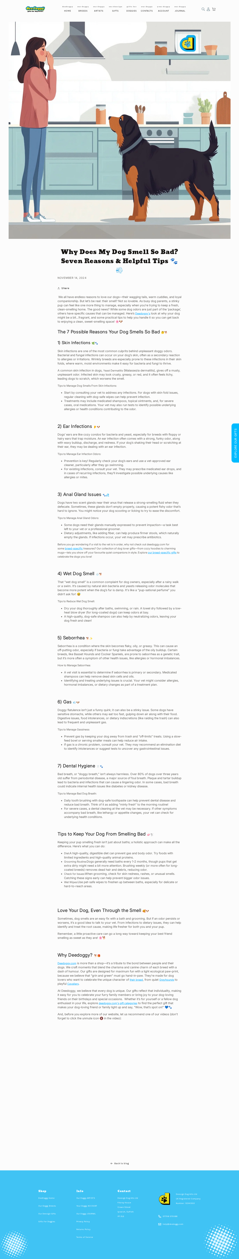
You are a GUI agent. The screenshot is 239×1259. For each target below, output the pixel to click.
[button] (203, 9)
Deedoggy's (142, 313)
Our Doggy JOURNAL (86, 1214)
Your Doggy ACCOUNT (86, 1206)
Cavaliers (73, 983)
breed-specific (74, 548)
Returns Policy (83, 1229)
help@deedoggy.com (173, 1224)
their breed (136, 979)
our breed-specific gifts (162, 552)
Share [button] (65, 288)
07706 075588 (170, 1216)
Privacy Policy (83, 1221)
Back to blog (121, 1163)
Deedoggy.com (67, 963)
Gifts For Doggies (46, 1221)
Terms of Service (84, 1237)
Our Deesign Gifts (47, 1214)
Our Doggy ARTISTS (85, 1198)
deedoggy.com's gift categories (118, 1003)
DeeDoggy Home (46, 1198)
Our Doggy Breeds (47, 1206)
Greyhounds (166, 979)
